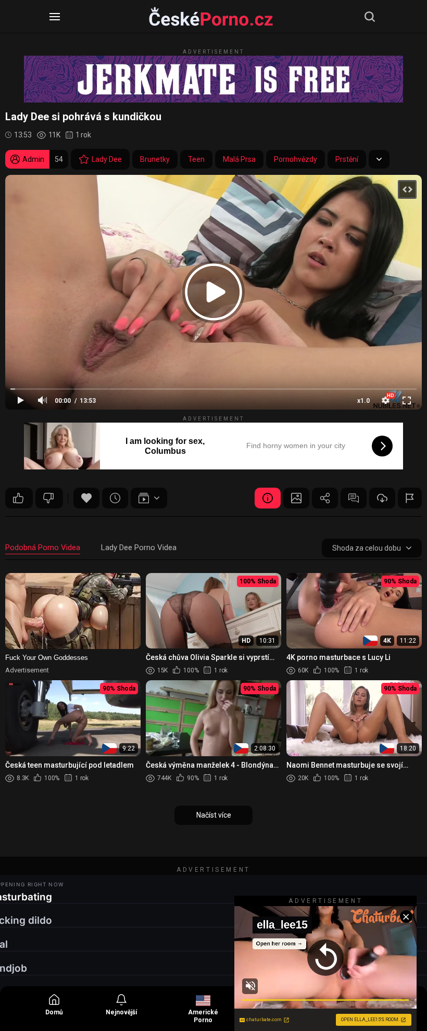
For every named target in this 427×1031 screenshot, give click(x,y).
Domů (54, 1012)
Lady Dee (107, 159)
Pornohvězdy (295, 159)
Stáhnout (382, 498)
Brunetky (155, 159)
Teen (196, 159)
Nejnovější (121, 1012)
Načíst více (213, 815)
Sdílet (325, 498)
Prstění (346, 159)
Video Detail (268, 498)
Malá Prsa (239, 159)
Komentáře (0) (354, 498)
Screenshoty (296, 498)
